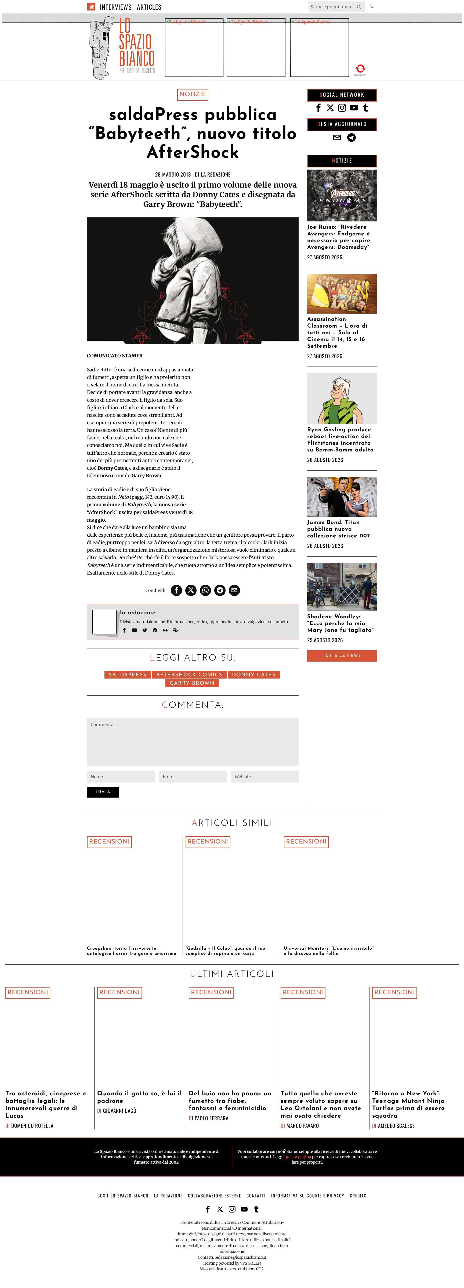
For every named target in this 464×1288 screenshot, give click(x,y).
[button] (359, 6)
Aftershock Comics (189, 675)
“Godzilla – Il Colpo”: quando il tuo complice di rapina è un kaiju (225, 951)
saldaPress (128, 675)
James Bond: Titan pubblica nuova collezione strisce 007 (338, 529)
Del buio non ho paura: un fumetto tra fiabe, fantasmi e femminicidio (230, 1101)
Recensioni (109, 842)
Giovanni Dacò (119, 1110)
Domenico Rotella (32, 1125)
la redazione (216, 174)
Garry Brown (192, 683)
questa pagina (298, 1156)
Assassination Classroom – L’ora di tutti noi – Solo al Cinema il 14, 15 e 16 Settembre (337, 333)
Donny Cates (254, 675)
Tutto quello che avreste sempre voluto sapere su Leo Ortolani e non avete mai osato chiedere (321, 1105)
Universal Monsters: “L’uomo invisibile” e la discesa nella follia (329, 951)
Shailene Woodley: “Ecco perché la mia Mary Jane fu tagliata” (340, 623)
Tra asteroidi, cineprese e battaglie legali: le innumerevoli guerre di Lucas (45, 1105)
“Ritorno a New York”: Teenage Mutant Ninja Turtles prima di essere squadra (408, 1105)
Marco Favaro (303, 1125)
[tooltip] (176, 590)
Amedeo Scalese (396, 1125)
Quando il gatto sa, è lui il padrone (139, 1097)
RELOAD (360, 69)
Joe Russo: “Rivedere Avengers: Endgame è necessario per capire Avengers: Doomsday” (339, 237)
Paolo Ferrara (212, 1118)
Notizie (192, 95)
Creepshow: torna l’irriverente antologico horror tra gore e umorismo (131, 951)
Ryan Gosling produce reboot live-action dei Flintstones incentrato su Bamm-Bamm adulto (340, 440)
